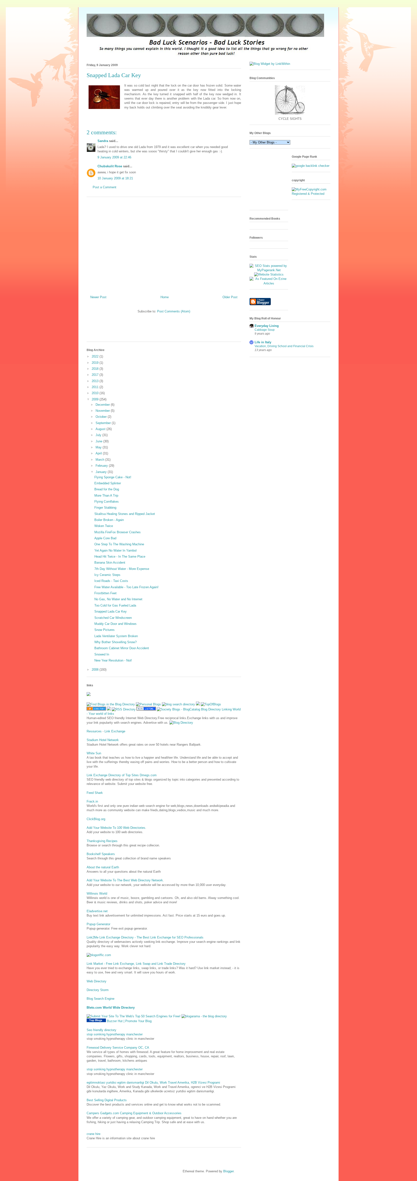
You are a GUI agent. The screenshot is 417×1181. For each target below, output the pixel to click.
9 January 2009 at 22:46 (114, 157)
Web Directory (96, 981)
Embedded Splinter (107, 483)
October (102, 416)
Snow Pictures (104, 630)
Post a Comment (104, 187)
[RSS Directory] (124, 709)
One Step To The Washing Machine (119, 544)
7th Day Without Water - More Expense (121, 569)
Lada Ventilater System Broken (116, 636)
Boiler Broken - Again (109, 520)
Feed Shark (95, 793)
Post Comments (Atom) (173, 311)
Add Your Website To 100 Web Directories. (116, 828)
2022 (95, 356)
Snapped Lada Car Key (110, 611)
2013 (95, 381)
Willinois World (97, 893)
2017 (95, 375)
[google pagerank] (310, 166)
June (99, 441)
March (100, 459)
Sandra (102, 141)
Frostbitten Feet (105, 593)
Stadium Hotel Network (103, 740)
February (102, 465)
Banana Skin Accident (109, 562)
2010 (95, 393)
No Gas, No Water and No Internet (118, 599)
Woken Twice (103, 526)
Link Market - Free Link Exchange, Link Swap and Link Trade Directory (136, 963)
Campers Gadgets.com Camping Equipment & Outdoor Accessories (134, 1113)
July (99, 435)
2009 (95, 399)
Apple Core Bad (105, 538)
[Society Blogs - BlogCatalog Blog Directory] (189, 709)
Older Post (229, 297)
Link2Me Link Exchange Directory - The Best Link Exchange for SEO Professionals (145, 937)
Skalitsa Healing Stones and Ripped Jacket (124, 514)
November (103, 410)
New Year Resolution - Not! (113, 660)
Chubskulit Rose (109, 166)
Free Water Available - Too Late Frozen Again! (126, 587)
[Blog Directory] (181, 722)
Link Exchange (114, 731)
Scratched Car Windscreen (113, 618)
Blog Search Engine (100, 998)
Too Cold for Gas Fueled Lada (115, 605)
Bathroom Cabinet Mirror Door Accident (121, 648)
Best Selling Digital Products (107, 1100)
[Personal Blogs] (148, 704)
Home (164, 297)
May (99, 447)
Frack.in (92, 801)
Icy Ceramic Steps (107, 575)
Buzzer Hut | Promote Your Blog (129, 1021)
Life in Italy (263, 342)
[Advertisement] (164, 244)
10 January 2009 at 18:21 (115, 178)
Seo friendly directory (101, 1030)
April (99, 453)
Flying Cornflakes (106, 501)
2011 (95, 387)
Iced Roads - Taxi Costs (111, 581)
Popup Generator (98, 924)
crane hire (93, 1134)
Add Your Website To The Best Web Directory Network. (125, 880)
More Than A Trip (106, 495)
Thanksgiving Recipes (102, 841)
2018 (95, 369)
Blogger (228, 1171)
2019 (95, 362)
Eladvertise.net (97, 911)
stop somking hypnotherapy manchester (115, 1034)
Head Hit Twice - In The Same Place (119, 556)
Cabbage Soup (265, 329)
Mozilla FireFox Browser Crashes (117, 532)
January (102, 472)
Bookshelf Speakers (101, 854)
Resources (94, 731)
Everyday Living (267, 326)
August (101, 429)
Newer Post (98, 297)
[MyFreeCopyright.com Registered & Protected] (311, 194)
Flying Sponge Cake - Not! (112, 477)
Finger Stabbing (105, 507)
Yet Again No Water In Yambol (115, 550)
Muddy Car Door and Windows (115, 624)
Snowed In (101, 654)
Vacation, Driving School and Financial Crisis (284, 346)
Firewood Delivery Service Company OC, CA (118, 1047)
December (103, 404)
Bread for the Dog (106, 489)
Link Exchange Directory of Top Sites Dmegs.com (122, 775)
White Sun (94, 753)
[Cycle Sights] (290, 114)
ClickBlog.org (96, 819)
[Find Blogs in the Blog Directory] (111, 704)
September (104, 423)
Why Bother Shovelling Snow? (115, 642)
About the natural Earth (103, 867)
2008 (95, 669)
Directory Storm (98, 990)
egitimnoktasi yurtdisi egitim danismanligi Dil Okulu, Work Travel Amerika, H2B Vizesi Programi (153, 1082)
